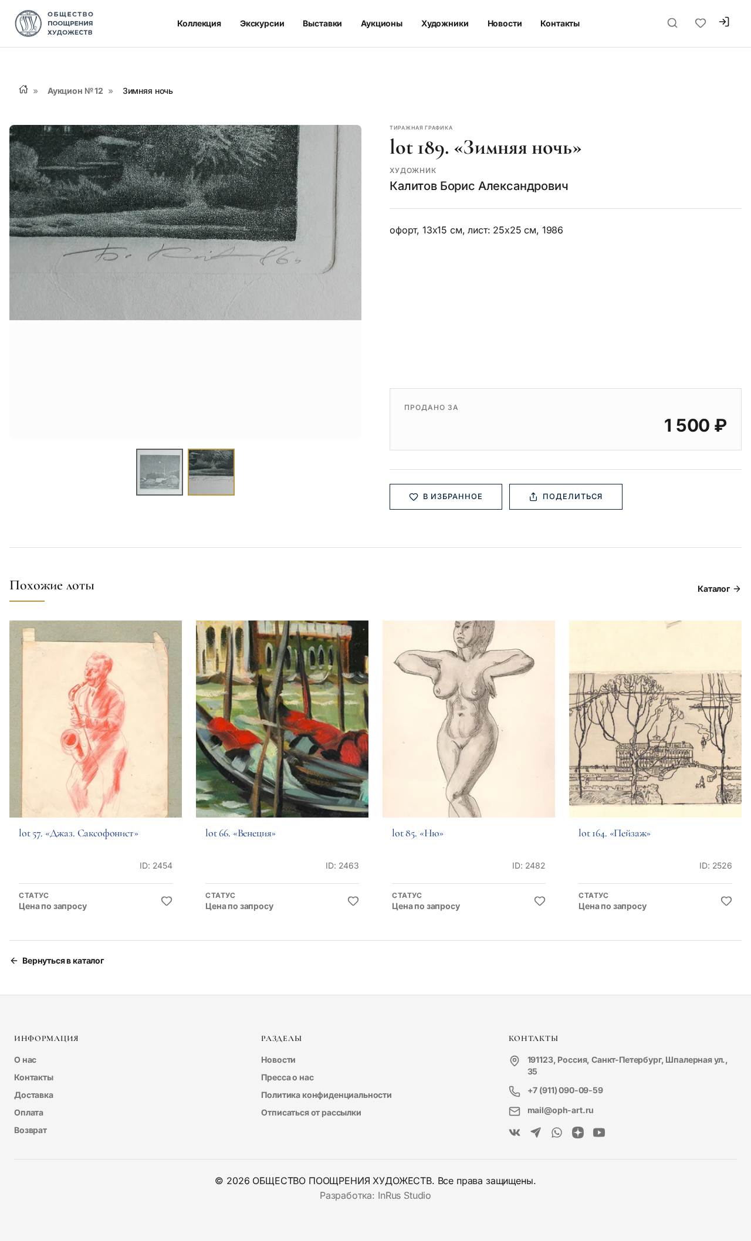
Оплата (28, 1112)
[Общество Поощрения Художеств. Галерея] (514, 1133)
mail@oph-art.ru (560, 1110)
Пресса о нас (287, 1077)
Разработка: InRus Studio (375, 1195)
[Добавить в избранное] (166, 901)
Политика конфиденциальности (326, 1095)
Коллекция (199, 23)
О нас (25, 1059)
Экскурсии (262, 23)
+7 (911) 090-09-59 (565, 1090)
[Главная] (23, 89)
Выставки (322, 23)
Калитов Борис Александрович (479, 186)
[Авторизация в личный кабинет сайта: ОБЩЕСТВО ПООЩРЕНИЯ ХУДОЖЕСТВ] (724, 23)
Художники (445, 23)
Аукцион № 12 (75, 91)
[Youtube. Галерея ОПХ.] (599, 1133)
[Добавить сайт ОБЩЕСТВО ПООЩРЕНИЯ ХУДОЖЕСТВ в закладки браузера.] (700, 23)
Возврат (30, 1130)
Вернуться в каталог (63, 960)
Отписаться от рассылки (311, 1112)
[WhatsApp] (557, 1133)
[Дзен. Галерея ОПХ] (578, 1133)
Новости (505, 23)
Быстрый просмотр (95, 735)
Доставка (33, 1095)
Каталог (714, 589)
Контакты (560, 23)
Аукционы (381, 23)
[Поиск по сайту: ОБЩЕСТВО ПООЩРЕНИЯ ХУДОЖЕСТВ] (672, 23)
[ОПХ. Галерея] (536, 1133)
